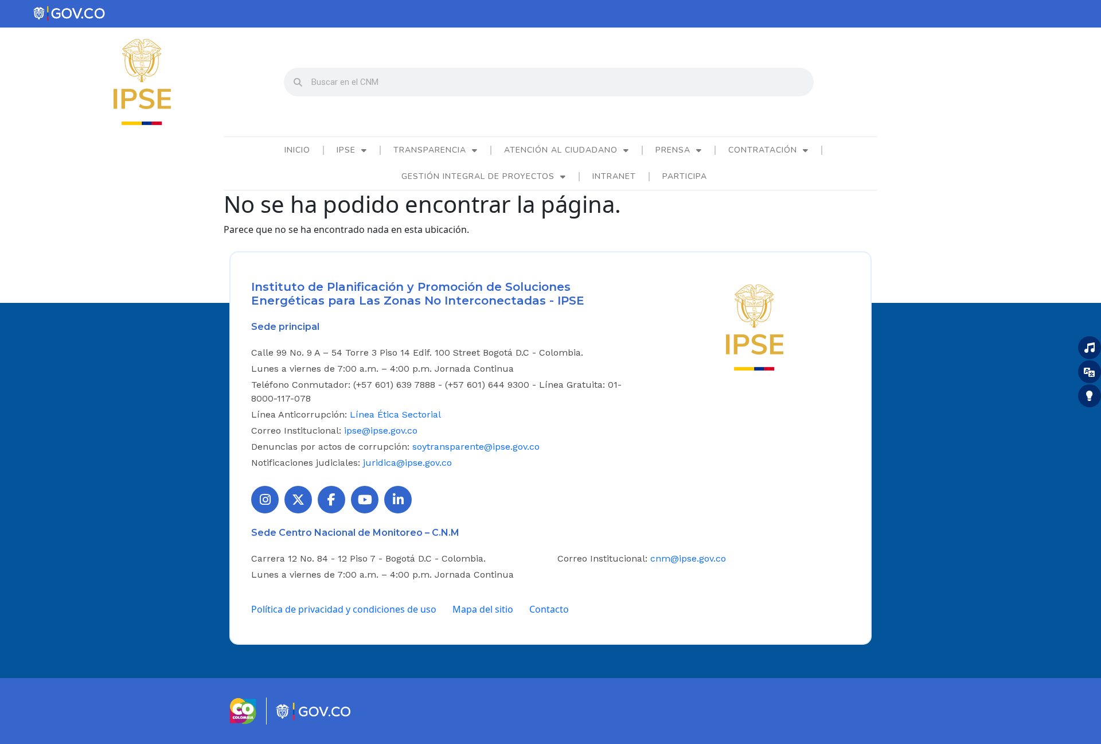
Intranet (614, 176)
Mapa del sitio (482, 609)
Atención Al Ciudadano (561, 150)
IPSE (346, 150)
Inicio (297, 150)
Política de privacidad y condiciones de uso (343, 609)
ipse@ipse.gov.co (380, 430)
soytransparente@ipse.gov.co (476, 446)
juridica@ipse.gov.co (407, 462)
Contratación (762, 150)
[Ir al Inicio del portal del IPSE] (754, 326)
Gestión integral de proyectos (478, 176)
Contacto (549, 609)
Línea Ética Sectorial (395, 414)
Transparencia (429, 150)
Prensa (672, 150)
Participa (684, 176)
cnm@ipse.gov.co (688, 558)
